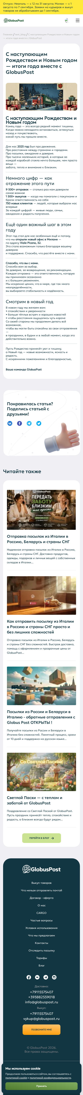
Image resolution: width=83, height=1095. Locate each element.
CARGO (41, 913)
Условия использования (41, 928)
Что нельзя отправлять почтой (41, 890)
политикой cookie (16, 1077)
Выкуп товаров (41, 883)
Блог (42, 965)
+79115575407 (41, 992)
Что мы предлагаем (41, 935)
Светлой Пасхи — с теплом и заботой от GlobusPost (34, 800)
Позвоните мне (41, 1029)
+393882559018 (41, 997)
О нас (42, 905)
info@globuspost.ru (41, 1002)
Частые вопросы (41, 920)
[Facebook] (28, 977)
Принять (41, 1086)
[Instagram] (54, 977)
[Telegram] (45, 977)
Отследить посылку (42, 950)
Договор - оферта (41, 898)
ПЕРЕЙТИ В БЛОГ (39, 838)
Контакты (41, 943)
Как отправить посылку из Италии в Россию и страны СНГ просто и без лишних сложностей (40, 627)
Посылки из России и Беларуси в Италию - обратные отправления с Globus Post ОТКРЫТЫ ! (41, 717)
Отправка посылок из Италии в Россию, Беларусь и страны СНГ (38, 539)
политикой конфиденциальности (50, 1077)
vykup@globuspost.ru (41, 1019)
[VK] (37, 977)
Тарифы (41, 958)
